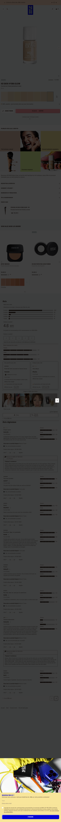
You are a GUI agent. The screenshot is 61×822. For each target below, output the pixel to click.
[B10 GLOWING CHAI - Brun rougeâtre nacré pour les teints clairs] (3, 282)
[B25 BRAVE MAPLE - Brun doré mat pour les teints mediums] (17, 282)
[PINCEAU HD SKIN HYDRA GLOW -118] (5, 210)
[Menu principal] (3, 9)
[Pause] (4, 2)
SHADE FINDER (9, 111)
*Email (3, 800)
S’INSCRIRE (30, 817)
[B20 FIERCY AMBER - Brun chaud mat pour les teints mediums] (12, 282)
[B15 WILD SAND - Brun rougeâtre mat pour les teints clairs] (8, 282)
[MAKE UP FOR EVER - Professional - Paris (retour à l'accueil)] (30, 10)
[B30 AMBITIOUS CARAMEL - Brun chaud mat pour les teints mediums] (22, 282)
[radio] (4, 96)
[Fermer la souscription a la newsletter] (59, 760)
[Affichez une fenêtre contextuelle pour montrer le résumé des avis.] (11, 275)
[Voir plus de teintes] (27, 282)
